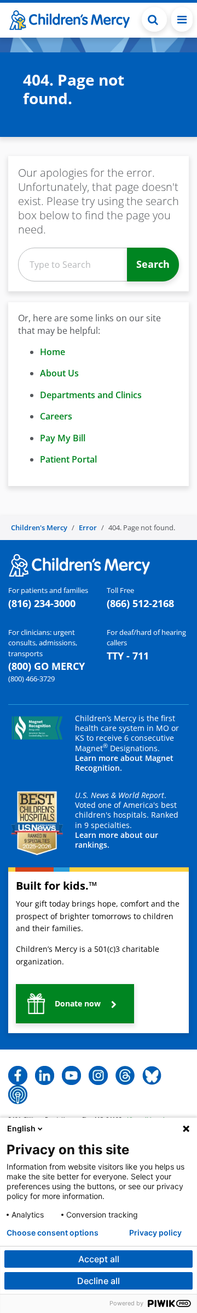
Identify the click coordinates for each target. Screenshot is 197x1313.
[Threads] (125, 1075)
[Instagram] (98, 1075)
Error (88, 527)
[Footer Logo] (79, 565)
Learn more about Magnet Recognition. (124, 763)
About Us (59, 373)
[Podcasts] (17, 1094)
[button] (154, 19)
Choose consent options (53, 1232)
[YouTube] (71, 1075)
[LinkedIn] (44, 1075)
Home (52, 352)
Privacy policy (155, 1232)
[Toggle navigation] (182, 19)
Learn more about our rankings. (116, 840)
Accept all (98, 1259)
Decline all (98, 1280)
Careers (56, 416)
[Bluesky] (151, 1075)
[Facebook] (17, 1075)
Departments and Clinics (91, 395)
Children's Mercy (39, 527)
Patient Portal (68, 459)
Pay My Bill (62, 438)
